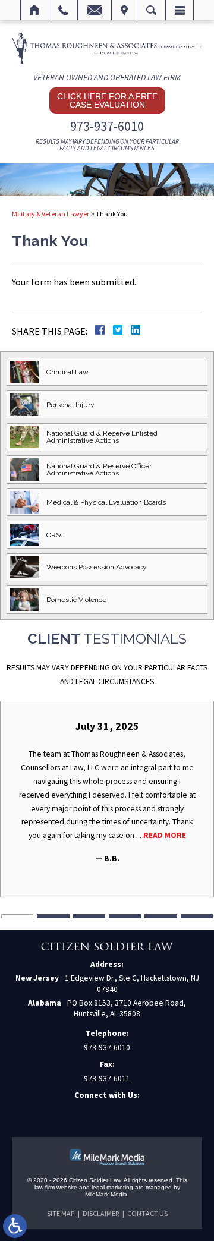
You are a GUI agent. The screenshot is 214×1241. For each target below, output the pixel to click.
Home (35, 10)
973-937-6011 (107, 1078)
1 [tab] (17, 916)
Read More (164, 835)
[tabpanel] (107, 792)
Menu (179, 10)
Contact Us (147, 1213)
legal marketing (112, 1187)
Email (94, 10)
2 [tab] (53, 916)
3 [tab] (89, 916)
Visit (124, 10)
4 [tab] (125, 916)
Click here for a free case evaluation (107, 100)
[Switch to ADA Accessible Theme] (15, 1226)
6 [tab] (197, 916)
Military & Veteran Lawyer (50, 213)
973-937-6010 (107, 126)
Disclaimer (101, 1213)
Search (151, 10)
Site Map (60, 1213)
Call (63, 10)
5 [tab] (160, 916)
